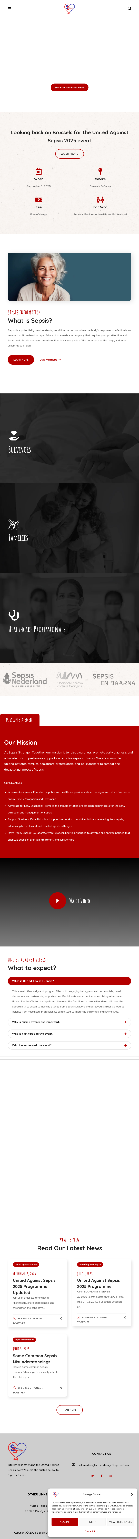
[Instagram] (110, 1476)
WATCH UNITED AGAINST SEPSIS (69, 87)
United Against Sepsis (26, 1264)
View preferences (120, 1521)
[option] (25, 679)
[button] (132, 1494)
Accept (64, 1521)
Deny (92, 1521)
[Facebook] (101, 1476)
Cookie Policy (91, 1531)
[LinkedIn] (92, 1476)
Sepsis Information (24, 1339)
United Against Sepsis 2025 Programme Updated (34, 1286)
